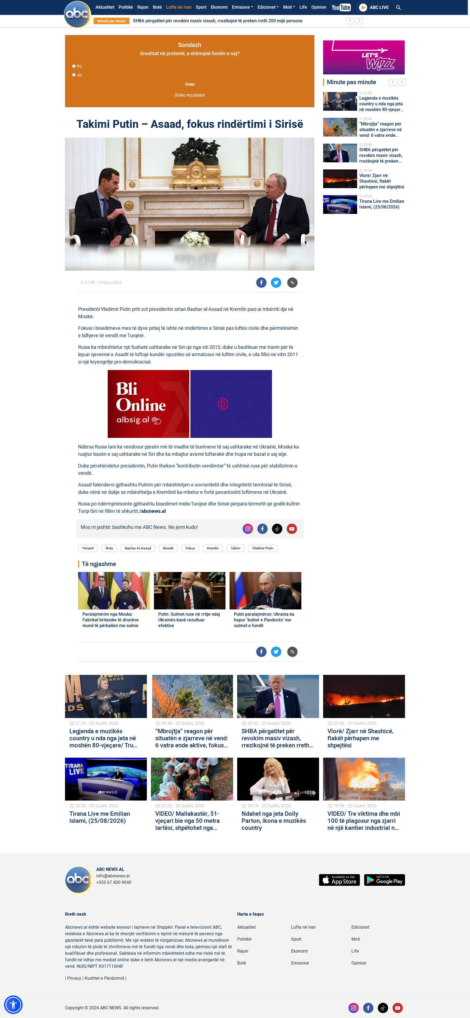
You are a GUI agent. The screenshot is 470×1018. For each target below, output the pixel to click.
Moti (287, 7)
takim (235, 548)
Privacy (74, 978)
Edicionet (267, 7)
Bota (109, 548)
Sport (201, 7)
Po (79, 66)
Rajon (143, 7)
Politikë (126, 7)
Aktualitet (104, 7)
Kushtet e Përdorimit (104, 978)
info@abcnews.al (113, 876)
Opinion (318, 7)
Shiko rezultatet (190, 95)
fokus (190, 548)
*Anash (88, 548)
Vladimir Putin (262, 548)
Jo (79, 75)
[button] (13, 1005)
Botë (157, 7)
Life (303, 7)
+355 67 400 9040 (113, 882)
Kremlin (213, 548)
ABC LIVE (379, 7)
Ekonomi (219, 7)
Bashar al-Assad (138, 548)
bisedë (168, 548)
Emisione (241, 7)
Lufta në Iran (178, 7)
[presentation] (393, 83)
